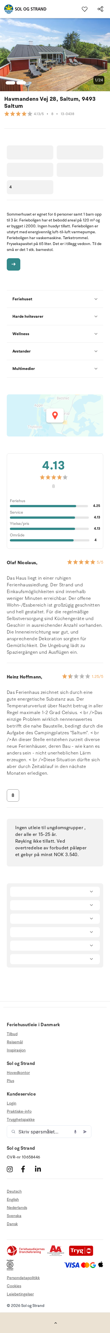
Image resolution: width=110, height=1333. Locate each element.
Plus (10, 1080)
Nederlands (17, 1207)
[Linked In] (41, 1169)
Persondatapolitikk (23, 1278)
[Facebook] (27, 1169)
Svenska (14, 1215)
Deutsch (14, 1191)
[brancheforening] (26, 1254)
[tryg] (82, 1254)
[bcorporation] (11, 1269)
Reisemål (15, 1042)
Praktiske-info (19, 1111)
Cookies (14, 1286)
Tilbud (12, 1034)
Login (11, 1103)
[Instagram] (13, 1169)
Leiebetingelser (20, 1294)
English (13, 1199)
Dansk (12, 1224)
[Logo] (23, 9)
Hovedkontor (18, 1072)
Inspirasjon (16, 1050)
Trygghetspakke (21, 1119)
